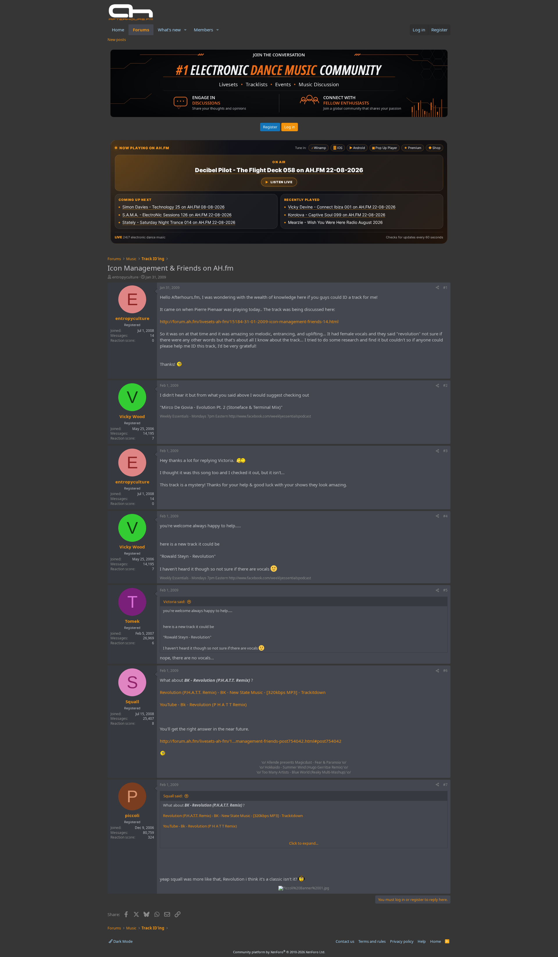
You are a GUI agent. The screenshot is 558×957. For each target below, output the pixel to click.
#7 (445, 784)
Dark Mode (122, 941)
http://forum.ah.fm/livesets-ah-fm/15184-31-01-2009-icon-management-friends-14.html (249, 321)
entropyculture (125, 277)
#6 (445, 670)
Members (203, 30)
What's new (169, 30)
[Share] (437, 288)
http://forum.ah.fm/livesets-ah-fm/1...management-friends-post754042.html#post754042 (250, 741)
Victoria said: (174, 601)
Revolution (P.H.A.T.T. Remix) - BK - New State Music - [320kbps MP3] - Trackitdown (243, 692)
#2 (445, 385)
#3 (445, 450)
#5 (445, 590)
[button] (185, 29)
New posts (117, 39)
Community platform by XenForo (279, 952)
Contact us (345, 941)
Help (422, 941)
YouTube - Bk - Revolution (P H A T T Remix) (203, 704)
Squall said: (173, 795)
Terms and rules (372, 941)
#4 (445, 516)
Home (118, 30)
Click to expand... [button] (303, 843)
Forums (141, 30)
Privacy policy (402, 941)
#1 (445, 287)
